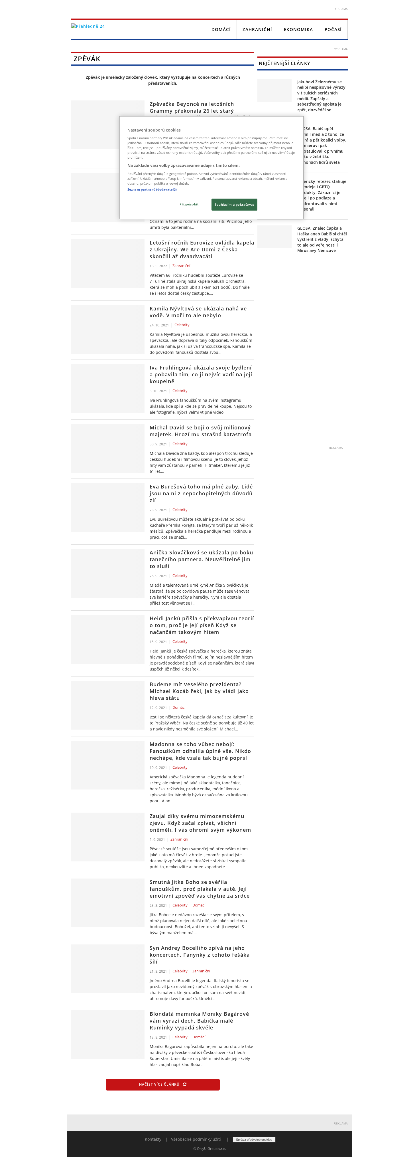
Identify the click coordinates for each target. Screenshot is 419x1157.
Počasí (333, 29)
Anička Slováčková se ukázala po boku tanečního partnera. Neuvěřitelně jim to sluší (201, 559)
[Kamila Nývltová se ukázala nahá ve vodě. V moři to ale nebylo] (108, 329)
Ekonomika (298, 29)
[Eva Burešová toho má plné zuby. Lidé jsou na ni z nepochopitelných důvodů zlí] (108, 507)
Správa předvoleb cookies (254, 1139)
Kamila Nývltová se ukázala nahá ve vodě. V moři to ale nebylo (198, 312)
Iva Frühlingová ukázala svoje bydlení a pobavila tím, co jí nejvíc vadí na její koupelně (201, 374)
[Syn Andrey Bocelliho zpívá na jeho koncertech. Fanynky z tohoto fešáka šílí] (108, 968)
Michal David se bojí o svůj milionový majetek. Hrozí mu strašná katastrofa (201, 431)
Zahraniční (257, 29)
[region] (211, 168)
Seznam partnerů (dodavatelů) (152, 189)
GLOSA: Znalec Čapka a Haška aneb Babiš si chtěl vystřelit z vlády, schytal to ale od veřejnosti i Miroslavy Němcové (322, 239)
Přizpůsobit (189, 204)
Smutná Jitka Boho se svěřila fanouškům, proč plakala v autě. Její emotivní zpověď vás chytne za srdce (200, 889)
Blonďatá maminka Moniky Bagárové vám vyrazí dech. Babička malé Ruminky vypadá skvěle (199, 1020)
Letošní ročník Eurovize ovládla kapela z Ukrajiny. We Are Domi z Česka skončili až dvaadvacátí (202, 249)
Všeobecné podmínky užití (196, 1139)
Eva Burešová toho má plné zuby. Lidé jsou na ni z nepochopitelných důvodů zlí (201, 493)
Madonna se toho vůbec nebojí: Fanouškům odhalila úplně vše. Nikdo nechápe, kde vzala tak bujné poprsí (200, 751)
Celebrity (182, 325)
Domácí (221, 29)
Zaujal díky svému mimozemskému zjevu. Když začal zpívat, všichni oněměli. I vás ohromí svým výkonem (200, 823)
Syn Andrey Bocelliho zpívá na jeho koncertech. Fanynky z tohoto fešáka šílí (200, 954)
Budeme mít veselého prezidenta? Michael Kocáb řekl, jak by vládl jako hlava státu (199, 691)
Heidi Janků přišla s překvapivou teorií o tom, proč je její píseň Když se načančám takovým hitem (202, 625)
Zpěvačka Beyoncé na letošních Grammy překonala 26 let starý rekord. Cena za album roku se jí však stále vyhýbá (201, 114)
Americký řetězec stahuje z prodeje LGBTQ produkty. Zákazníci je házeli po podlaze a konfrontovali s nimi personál (321, 195)
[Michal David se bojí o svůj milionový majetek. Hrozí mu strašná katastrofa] (108, 448)
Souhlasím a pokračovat (234, 204)
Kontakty (153, 1139)
